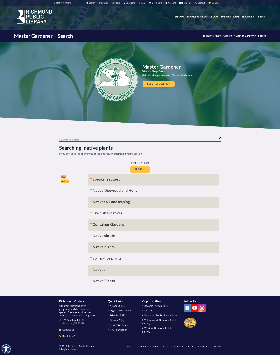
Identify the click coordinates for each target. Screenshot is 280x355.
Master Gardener (224, 35)
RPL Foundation (118, 329)
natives (65, 181)
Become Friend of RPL (156, 305)
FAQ (142, 2)
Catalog (104, 2)
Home (209, 35)
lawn (63, 177)
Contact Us (68, 329)
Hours (117, 2)
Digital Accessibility (120, 310)
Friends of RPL (118, 315)
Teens (217, 346)
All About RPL (117, 305)
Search (91, 2)
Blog (166, 346)
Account (171, 2)
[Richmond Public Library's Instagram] (202, 308)
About (130, 346)
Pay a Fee (186, 2)
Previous (140, 169)
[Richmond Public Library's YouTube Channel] (194, 308)
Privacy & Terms (119, 325)
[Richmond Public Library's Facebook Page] (187, 308)
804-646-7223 (69, 336)
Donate (215, 2)
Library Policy (117, 320)
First (133, 163)
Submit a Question (158, 83)
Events (178, 346)
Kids (190, 346)
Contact (201, 2)
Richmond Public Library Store (160, 315)
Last (146, 163)
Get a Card (156, 2)
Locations (130, 2)
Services (203, 346)
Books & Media (149, 346)
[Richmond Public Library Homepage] (34, 17)
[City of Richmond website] (190, 322)
